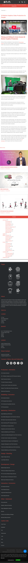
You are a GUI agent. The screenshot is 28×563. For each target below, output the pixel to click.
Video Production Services (6, 379)
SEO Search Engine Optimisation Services (8, 419)
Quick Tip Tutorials (8, 254)
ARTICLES (4, 219)
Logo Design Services (5, 459)
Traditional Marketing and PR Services (8, 431)
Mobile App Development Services (7, 479)
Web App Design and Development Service (9, 476)
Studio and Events (8, 250)
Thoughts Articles (8, 229)
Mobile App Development (10, 226)
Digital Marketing (8, 224)
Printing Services (4, 502)
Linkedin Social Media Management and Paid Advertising (11, 434)
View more (2, 557)
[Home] (10, 269)
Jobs (2, 536)
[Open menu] (22, 2)
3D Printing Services (4, 407)
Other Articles (7, 228)
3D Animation (7, 222)
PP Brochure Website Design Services (8, 470)
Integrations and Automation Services (8, 428)
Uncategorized (5, 257)
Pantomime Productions (5, 391)
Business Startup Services (5, 517)
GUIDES (4, 233)
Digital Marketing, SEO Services (6, 413)
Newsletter (3, 527)
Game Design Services (5, 495)
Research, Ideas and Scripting (6, 505)
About (18, 293)
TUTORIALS (5, 251)
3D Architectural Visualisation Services (8, 404)
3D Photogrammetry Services (6, 401)
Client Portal (3, 524)
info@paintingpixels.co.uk (6, 355)
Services (10, 278)
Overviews (7, 239)
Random (7, 247)
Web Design (7, 232)
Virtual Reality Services (5, 489)
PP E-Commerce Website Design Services (8, 473)
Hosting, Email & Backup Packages (7, 514)
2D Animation (7, 221)
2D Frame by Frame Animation (6, 211)
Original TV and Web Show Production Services (9, 388)
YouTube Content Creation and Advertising (9, 385)
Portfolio (10, 286)
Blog (18, 286)
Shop (2, 542)
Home (10, 271)
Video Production (8, 231)
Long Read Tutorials (9, 253)
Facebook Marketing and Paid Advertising (8, 450)
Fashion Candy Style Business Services (8, 167)
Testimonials (3, 533)
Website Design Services (5, 467)
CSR (2, 539)
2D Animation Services (5, 373)
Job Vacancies (8, 243)
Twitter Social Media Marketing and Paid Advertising (10, 447)
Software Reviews (8, 240)
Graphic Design (8, 225)
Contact (10, 293)
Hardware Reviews (8, 236)
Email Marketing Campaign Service (7, 425)
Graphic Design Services (5, 456)
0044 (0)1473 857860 (5, 354)
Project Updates (8, 246)
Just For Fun (7, 244)
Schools (2, 511)
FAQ (2, 530)
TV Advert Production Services (6, 382)
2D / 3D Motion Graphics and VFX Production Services (11, 376)
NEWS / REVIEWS (6, 235)
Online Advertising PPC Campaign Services (9, 422)
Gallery (18, 278)
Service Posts (7, 249)
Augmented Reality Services (6, 492)
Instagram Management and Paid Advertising (9, 444)
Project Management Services (6, 508)
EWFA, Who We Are (4, 189)
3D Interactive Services (5, 486)
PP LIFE (4, 242)
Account (2, 545)
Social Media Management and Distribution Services (10, 416)
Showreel (18, 271)
